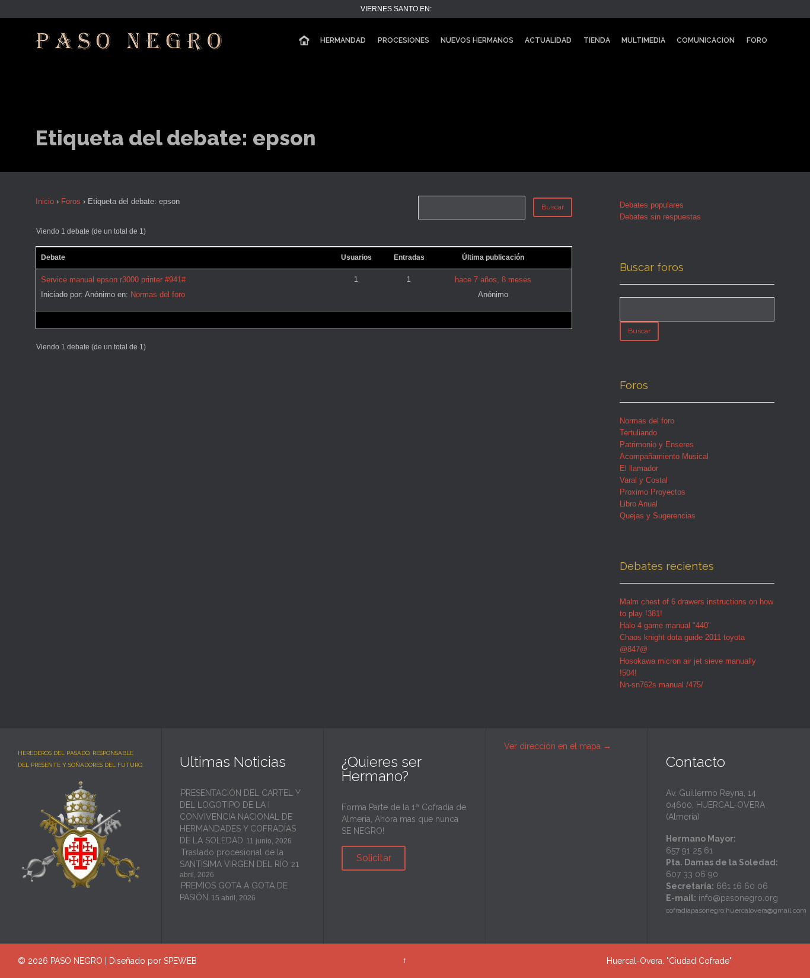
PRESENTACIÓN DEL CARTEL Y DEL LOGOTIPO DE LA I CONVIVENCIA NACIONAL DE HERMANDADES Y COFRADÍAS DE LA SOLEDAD (240, 816)
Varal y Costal (644, 480)
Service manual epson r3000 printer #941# (113, 279)
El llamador (639, 468)
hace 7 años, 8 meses (493, 279)
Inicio (45, 201)
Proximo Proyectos (652, 492)
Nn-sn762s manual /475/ (661, 684)
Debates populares (652, 204)
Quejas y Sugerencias (658, 515)
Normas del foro (157, 294)
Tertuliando (638, 432)
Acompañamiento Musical (664, 456)
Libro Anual (639, 503)
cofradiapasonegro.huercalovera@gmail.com (736, 910)
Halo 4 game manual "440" (665, 625)
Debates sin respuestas (660, 216)
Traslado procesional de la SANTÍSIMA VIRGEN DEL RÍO (234, 858)
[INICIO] (304, 40)
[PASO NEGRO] (130, 40)
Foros (71, 201)
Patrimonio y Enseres (657, 444)
